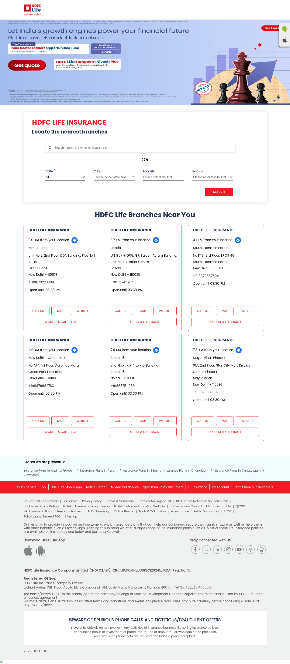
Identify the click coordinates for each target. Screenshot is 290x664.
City (97, 171)
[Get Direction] (74, 240)
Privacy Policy (92, 501)
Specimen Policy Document (163, 487)
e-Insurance (180, 511)
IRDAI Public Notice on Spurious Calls (202, 501)
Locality (149, 171)
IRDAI (67, 506)
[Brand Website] (250, 549)
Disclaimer (70, 501)
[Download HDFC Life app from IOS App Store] (39, 555)
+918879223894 (41, 282)
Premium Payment (70, 511)
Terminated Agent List (155, 501)
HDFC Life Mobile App (66, 487)
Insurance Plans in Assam (98, 470)
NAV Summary (99, 511)
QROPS (241, 506)
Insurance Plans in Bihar (140, 470)
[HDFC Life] (32, 10)
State (50, 171)
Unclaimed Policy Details (41, 506)
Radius (197, 171)
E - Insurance (197, 487)
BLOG (227, 511)
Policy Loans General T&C (42, 516)
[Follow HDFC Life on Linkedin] (217, 549)
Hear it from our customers (253, 487)
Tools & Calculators (152, 511)
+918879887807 (205, 392)
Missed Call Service (125, 487)
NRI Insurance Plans (38, 511)
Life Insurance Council (186, 506)
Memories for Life (218, 506)
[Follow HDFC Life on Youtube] (239, 549)
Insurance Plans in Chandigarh (186, 470)
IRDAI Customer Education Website (139, 506)
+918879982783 (41, 386)
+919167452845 (123, 282)
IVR (44, 487)
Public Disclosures (206, 511)
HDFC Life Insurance (49, 230)
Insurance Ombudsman (92, 506)
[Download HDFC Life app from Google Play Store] (29, 555)
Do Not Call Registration (41, 501)
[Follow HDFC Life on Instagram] (228, 549)
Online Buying (124, 511)
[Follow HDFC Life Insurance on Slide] (261, 549)
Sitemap (71, 516)
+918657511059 (123, 386)
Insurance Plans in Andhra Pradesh (49, 470)
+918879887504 (206, 276)
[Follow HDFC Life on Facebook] (195, 549)
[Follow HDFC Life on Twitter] (206, 549)
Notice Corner (96, 487)
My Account (220, 487)
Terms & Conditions (120, 501)
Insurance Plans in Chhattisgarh (237, 470)
